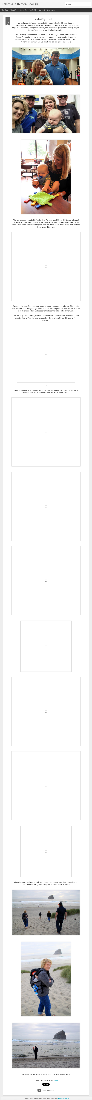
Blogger (60, 1098)
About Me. (14, 10)
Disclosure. (51, 10)
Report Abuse (67, 1098)
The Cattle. (33, 10)
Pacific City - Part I (44, 19)
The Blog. (5, 10)
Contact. (42, 10)
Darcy (56, 1080)
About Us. (23, 10)
